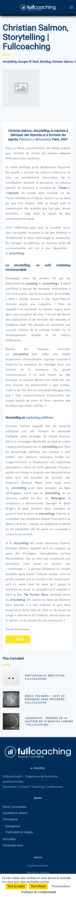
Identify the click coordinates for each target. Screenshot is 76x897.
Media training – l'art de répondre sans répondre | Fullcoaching (45, 699)
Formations (10, 819)
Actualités (9, 839)
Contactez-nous (13, 845)
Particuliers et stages (19, 832)
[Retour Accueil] (38, 7)
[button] (71, 7)
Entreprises (13, 826)
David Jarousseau (14, 806)
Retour (20, 639)
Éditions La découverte (35, 139)
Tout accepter (16, 886)
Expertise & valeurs (15, 813)
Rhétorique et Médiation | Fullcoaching (45, 677)
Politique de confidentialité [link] (38, 892)
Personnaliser (61, 886)
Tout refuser (38, 886)
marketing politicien (39, 417)
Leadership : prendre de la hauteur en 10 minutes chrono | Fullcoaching (49, 721)
